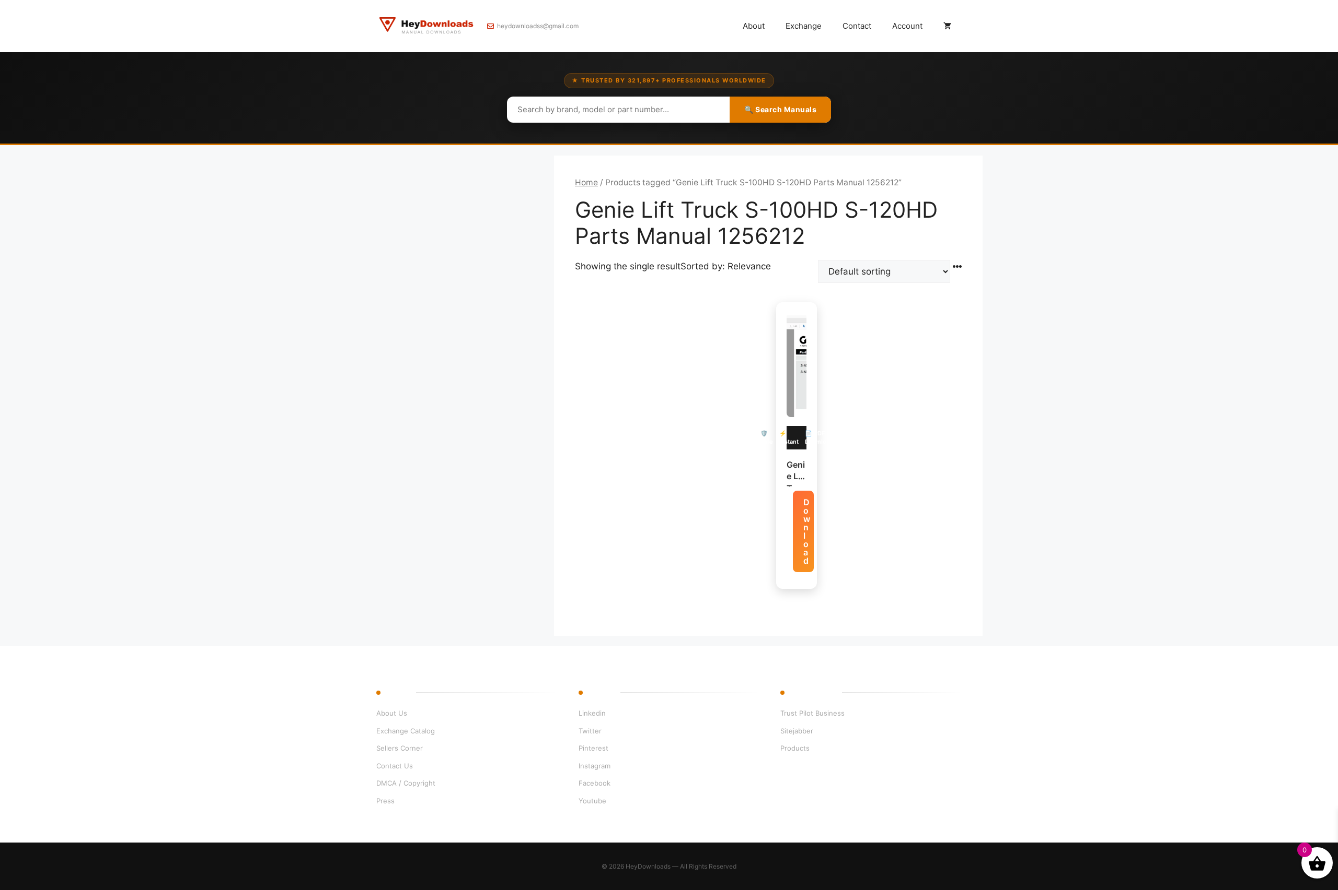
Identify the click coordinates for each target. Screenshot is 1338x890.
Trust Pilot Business (812, 713)
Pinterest (593, 748)
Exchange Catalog (405, 731)
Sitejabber (796, 731)
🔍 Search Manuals (780, 109)
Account (907, 26)
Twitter (590, 731)
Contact (857, 26)
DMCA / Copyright (405, 783)
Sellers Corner (399, 748)
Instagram (594, 766)
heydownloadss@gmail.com (538, 26)
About (754, 26)
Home (586, 182)
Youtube (592, 801)
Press (385, 801)
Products (795, 748)
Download (806, 531)
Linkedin (592, 713)
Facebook (594, 783)
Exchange (804, 26)
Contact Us (394, 766)
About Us (391, 713)
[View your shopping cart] (947, 26)
